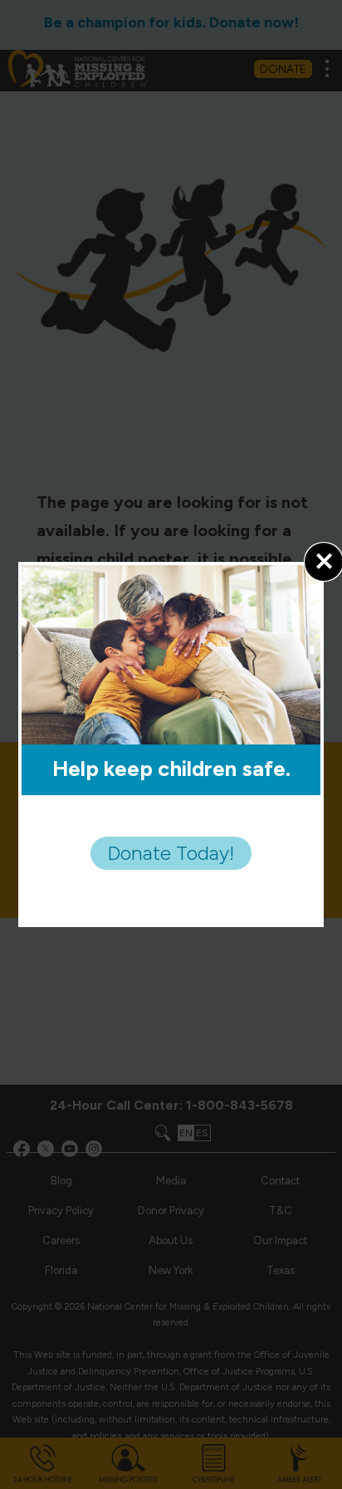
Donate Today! (171, 853)
